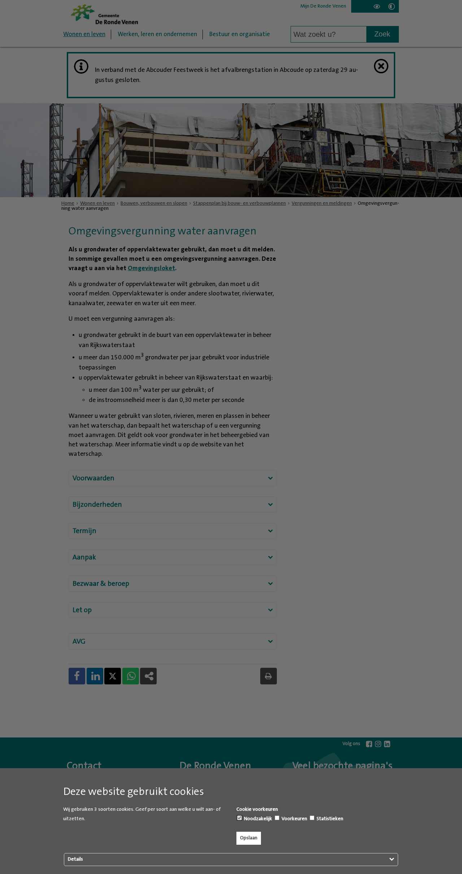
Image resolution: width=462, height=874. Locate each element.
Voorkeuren (293, 819)
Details (75, 859)
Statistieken (329, 819)
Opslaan (248, 838)
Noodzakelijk (257, 819)
